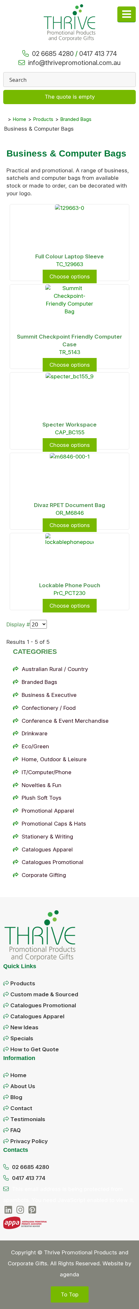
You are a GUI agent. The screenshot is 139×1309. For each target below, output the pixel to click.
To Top (70, 1294)
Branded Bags (39, 682)
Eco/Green (35, 746)
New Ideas (24, 1027)
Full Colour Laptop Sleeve (69, 256)
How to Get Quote (34, 1049)
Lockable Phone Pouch (69, 585)
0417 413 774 (98, 54)
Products (22, 983)
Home (18, 1075)
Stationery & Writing (47, 836)
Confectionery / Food (49, 708)
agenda (69, 1274)
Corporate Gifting (44, 875)
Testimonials (27, 1119)
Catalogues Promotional (52, 862)
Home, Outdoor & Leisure (54, 759)
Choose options (69, 276)
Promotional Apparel (48, 810)
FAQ (15, 1130)
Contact (21, 1108)
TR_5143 (69, 352)
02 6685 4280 (53, 54)
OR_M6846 (70, 513)
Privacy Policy (29, 1141)
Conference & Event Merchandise (65, 721)
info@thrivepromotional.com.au (74, 63)
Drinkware (35, 733)
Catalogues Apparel (47, 849)
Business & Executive (49, 695)
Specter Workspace (69, 424)
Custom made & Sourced (44, 994)
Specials (21, 1038)
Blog (16, 1097)
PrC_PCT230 (69, 593)
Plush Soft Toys (41, 798)
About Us (22, 1086)
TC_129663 (69, 264)
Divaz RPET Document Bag (69, 505)
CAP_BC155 (69, 432)
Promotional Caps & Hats (54, 823)
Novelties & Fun (41, 785)
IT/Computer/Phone (46, 772)
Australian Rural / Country (55, 669)
